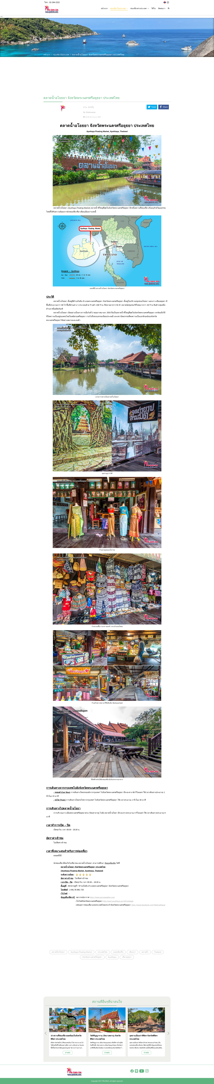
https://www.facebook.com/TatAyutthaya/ (148, 905)
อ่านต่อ (67, 1053)
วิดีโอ (153, 8)
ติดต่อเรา (161, 8)
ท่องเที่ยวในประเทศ (61, 55)
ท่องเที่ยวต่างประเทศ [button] (138, 8)
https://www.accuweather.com (102, 897)
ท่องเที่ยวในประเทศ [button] (118, 8)
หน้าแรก (104, 8)
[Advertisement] (107, 75)
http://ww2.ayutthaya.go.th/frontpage (118, 901)
